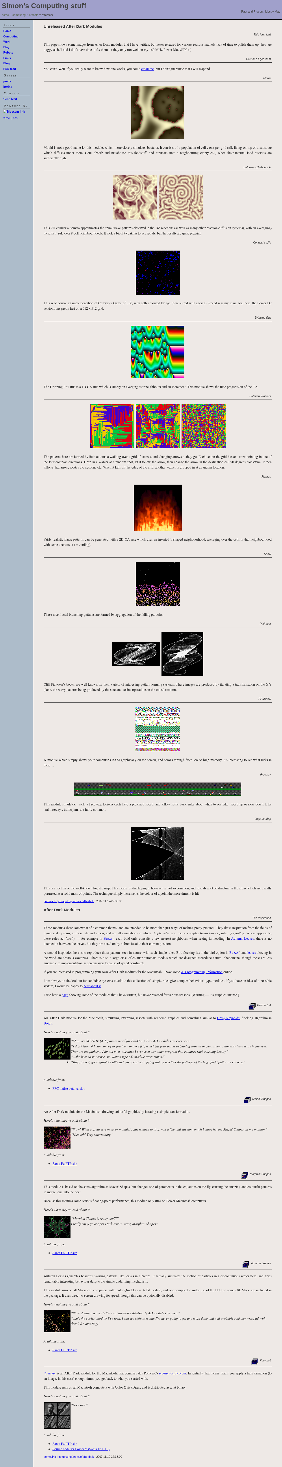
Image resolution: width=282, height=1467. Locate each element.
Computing (11, 36)
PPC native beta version (68, 1088)
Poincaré (50, 1373)
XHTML (7, 118)
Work (6, 41)
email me (147, 68)
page (65, 994)
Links (7, 58)
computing (19, 15)
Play (6, 47)
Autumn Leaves (242, 938)
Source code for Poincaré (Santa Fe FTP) (80, 1449)
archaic (33, 15)
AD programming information (202, 971)
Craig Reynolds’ (228, 1017)
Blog (6, 63)
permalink (50, 901)
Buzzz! (108, 938)
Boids (48, 1023)
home (5, 15)
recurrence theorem (172, 1373)
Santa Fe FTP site (64, 1163)
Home (7, 31)
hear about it (92, 986)
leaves (251, 952)
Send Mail (10, 99)
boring (7, 86)
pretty (7, 81)
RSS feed (9, 69)
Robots (8, 52)
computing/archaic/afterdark (76, 901)
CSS (15, 118)
